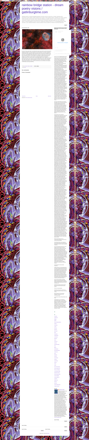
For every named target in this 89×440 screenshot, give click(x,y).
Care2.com (55, 341)
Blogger (55, 319)
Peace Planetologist (57, 366)
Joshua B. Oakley (61, 389)
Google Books (56, 335)
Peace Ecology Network (57, 322)
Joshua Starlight (56, 375)
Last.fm (55, 326)
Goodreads (55, 325)
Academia (55, 378)
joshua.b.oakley (63, 53)
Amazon (55, 362)
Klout (55, 353)
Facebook (55, 316)
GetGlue (55, 323)
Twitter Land (56, 380)
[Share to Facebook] (37, 66)
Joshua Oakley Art (56, 377)
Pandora (55, 359)
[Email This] (34, 66)
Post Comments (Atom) (29, 97)
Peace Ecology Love (57, 368)
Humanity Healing (56, 344)
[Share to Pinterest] (38, 66)
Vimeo (55, 365)
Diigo (55, 332)
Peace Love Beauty (57, 369)
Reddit (55, 320)
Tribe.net (55, 356)
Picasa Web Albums (57, 350)
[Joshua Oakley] (54, 314)
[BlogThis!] (35, 66)
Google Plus (56, 317)
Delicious (55, 383)
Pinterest (55, 381)
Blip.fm (55, 347)
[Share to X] (36, 66)
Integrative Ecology (57, 372)
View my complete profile (57, 417)
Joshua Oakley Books (57, 384)
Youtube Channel (56, 386)
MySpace (55, 338)
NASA (25, 67)
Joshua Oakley (57, 53)
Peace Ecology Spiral (57, 374)
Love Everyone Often (57, 371)
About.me (55, 329)
